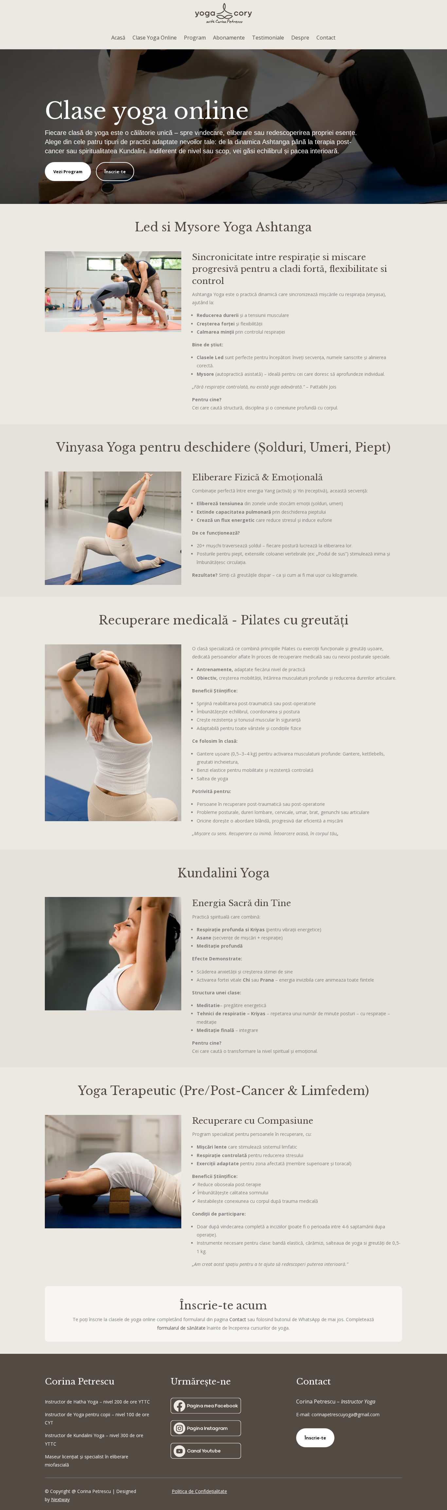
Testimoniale (268, 37)
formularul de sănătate (181, 1328)
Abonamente (229, 37)
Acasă (118, 37)
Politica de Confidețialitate (199, 1491)
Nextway (60, 1499)
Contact (325, 37)
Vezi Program (67, 171)
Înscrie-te (115, 171)
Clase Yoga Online (155, 37)
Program (195, 37)
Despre (300, 37)
